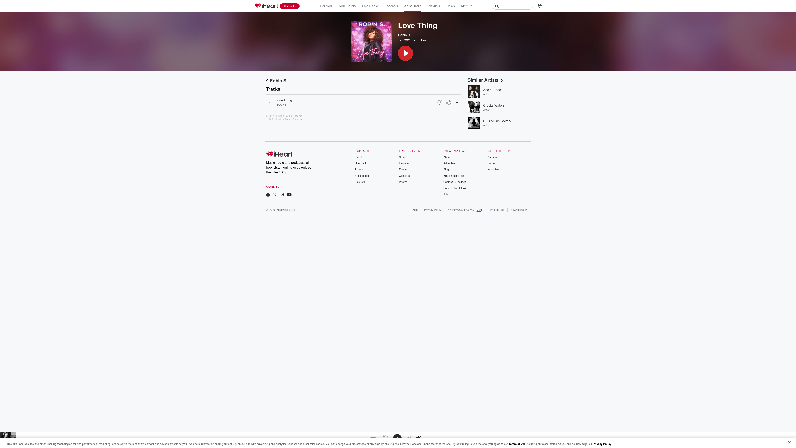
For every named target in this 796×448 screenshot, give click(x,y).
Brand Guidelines (453, 176)
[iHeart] (266, 6)
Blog (446, 169)
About (446, 157)
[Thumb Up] (449, 102)
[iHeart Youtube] (289, 195)
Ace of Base (492, 89)
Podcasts (391, 6)
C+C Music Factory (497, 120)
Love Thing (283, 100)
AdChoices (517, 210)
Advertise (449, 163)
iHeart (358, 157)
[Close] (789, 442)
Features (404, 163)
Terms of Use (496, 210)
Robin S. (404, 35)
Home (491, 163)
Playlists (434, 6)
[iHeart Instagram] (282, 195)
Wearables (494, 169)
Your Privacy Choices (461, 210)
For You (326, 6)
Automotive (494, 157)
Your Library (347, 6)
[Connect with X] (274, 195)
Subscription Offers (454, 188)
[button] (405, 53)
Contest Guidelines (454, 182)
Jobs (446, 194)
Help (415, 210)
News (450, 6)
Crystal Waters (494, 105)
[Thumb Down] (439, 102)
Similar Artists (483, 80)
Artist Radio (412, 6)
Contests (404, 176)
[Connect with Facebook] (268, 195)
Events (403, 169)
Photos (403, 182)
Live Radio (370, 6)
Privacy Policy (433, 210)
